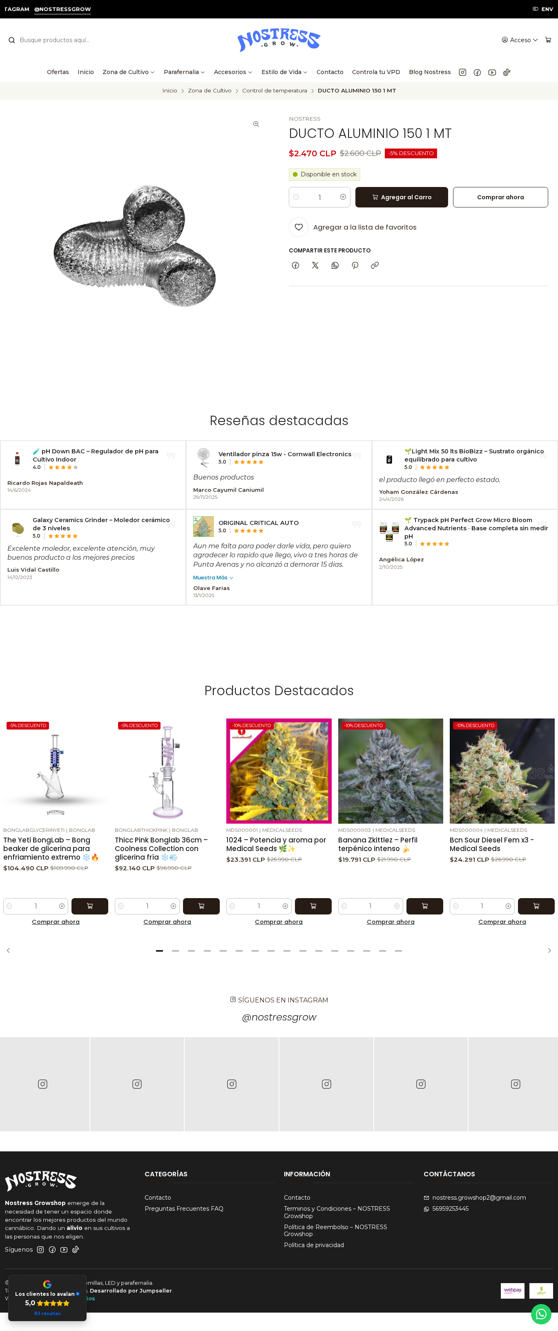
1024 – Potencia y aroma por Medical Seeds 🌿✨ (276, 845)
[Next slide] (547, 951)
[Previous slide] (11, 951)
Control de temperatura (274, 91)
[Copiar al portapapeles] (375, 266)
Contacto (158, 1197)
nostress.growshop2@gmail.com (479, 1197)
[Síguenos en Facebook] (477, 72)
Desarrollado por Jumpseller (131, 1291)
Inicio (169, 91)
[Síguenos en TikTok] (506, 72)
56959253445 (451, 1208)
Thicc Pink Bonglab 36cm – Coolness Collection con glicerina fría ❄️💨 (161, 849)
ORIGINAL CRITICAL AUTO (259, 523)
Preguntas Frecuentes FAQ (184, 1208)
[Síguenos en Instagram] (462, 72)
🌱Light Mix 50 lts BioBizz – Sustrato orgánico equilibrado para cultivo (474, 455)
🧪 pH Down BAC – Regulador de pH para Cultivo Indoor (95, 455)
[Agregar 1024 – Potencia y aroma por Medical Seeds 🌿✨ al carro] (313, 906)
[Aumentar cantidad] (343, 197)
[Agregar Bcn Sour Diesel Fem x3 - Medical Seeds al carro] (536, 906)
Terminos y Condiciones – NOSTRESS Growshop (337, 1212)
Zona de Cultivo (210, 91)
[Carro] (548, 40)
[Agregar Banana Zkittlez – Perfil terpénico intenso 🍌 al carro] (424, 906)
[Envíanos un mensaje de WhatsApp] (541, 1314)
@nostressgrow (279, 1017)
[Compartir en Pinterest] (355, 266)
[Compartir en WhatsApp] (335, 266)
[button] (160, 951)
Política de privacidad (314, 1245)
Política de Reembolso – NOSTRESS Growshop (335, 1230)
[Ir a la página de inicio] (279, 40)
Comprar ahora (56, 922)
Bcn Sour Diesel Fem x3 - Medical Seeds (492, 845)
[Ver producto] (17, 459)
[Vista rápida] (102, 769)
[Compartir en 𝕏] (315, 266)
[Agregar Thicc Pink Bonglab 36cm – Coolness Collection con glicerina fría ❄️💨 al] (201, 906)
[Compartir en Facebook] (295, 266)
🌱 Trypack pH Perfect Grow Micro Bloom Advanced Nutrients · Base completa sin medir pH (476, 528)
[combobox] (54, 40)
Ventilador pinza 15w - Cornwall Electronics (285, 454)
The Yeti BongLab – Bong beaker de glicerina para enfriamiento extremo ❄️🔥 (51, 849)
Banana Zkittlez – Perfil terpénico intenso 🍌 (377, 845)
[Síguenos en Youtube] (492, 72)
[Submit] (12, 40)
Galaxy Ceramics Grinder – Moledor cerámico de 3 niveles (101, 524)
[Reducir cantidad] (296, 197)
